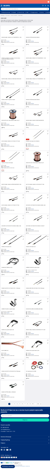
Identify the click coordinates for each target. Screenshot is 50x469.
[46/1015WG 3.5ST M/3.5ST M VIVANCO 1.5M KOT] (37, 224)
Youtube (7, 450)
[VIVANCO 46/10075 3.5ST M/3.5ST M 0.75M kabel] (13, 370)
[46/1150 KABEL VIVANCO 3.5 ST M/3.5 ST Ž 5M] (13, 203)
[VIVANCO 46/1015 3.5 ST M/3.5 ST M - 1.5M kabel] (13, 287)
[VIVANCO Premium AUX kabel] (13, 161)
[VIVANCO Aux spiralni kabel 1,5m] (13, 328)
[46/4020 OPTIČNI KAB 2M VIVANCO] (37, 36)
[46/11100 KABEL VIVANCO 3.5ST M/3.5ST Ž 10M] (37, 183)
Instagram (4, 450)
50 (38, 403)
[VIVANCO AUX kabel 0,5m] (13, 245)
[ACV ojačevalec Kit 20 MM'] (37, 370)
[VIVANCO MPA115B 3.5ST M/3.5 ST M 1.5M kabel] (37, 287)
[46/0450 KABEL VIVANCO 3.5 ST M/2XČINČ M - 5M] (37, 77)
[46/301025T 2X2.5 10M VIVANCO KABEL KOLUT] (13, 119)
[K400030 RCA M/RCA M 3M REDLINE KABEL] (37, 307)
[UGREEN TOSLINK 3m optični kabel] (37, 266)
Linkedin (10, 450)
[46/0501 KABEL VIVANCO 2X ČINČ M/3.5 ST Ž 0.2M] (37, 328)
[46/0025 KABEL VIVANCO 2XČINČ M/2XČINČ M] (37, 119)
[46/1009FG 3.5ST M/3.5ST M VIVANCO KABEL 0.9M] (13, 224)
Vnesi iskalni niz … (10, 8)
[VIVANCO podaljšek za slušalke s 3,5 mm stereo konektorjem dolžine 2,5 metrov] (13, 56)
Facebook (1, 450)
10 (32, 403)
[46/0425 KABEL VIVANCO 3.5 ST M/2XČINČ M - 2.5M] (13, 36)
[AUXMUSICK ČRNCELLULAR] (13, 266)
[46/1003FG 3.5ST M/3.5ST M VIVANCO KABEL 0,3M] (37, 203)
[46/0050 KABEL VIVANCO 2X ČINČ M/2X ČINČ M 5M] (13, 77)
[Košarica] (48, 5)
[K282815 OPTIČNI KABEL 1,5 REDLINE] (13, 390)
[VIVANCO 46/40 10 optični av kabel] (13, 98)
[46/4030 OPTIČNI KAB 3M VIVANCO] (37, 98)
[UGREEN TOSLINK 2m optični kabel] (13, 307)
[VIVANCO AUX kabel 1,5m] (37, 245)
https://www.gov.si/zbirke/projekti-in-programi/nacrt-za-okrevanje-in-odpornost (15, 466)
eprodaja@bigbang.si (5, 429)
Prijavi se (25, 420)
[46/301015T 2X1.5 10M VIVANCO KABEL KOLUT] (37, 161)
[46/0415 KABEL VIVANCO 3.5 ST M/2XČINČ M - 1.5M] (37, 56)
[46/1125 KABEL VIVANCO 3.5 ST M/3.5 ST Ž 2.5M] (13, 139)
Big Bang (8, 41)
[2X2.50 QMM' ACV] (13, 349)
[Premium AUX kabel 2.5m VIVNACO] (37, 139)
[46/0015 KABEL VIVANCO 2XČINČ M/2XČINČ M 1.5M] (13, 183)
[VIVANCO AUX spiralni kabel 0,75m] (37, 349)
